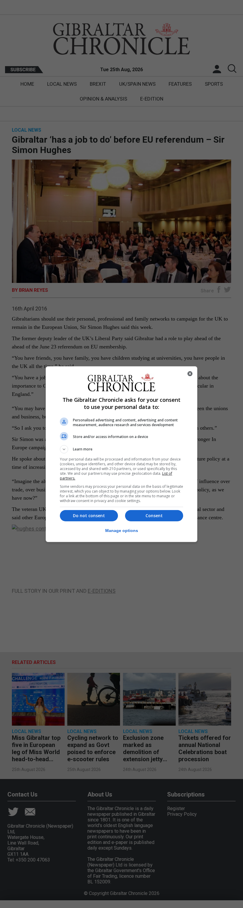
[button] (121, 449)
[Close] (190, 374)
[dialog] (121, 454)
